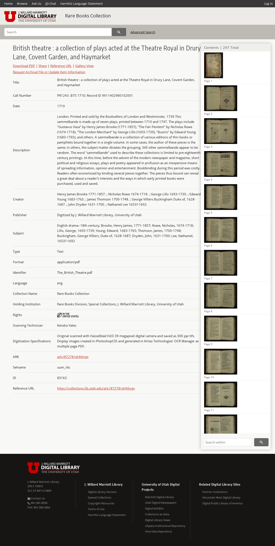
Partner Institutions (215, 492)
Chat (52, 4)
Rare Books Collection (88, 16)
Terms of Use (96, 509)
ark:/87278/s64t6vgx (73, 357)
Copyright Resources (101, 503)
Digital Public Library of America (222, 503)
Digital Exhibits (154, 508)
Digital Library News (157, 520)
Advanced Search (142, 32)
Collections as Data (157, 514)
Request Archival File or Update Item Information (49, 72)
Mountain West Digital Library (221, 497)
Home (8, 4)
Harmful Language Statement (81, 4)
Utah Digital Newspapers (160, 503)
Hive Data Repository (158, 531)
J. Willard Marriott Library (43, 482)
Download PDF (24, 66)
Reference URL (61, 66)
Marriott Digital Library (159, 497)
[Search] (119, 32)
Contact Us (37, 498)
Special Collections (99, 497)
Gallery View (84, 66)
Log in (268, 4)
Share (42, 66)
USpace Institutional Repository (165, 526)
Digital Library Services (102, 492)
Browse (22, 4)
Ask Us (36, 4)
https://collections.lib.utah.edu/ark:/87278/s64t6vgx (96, 388)
